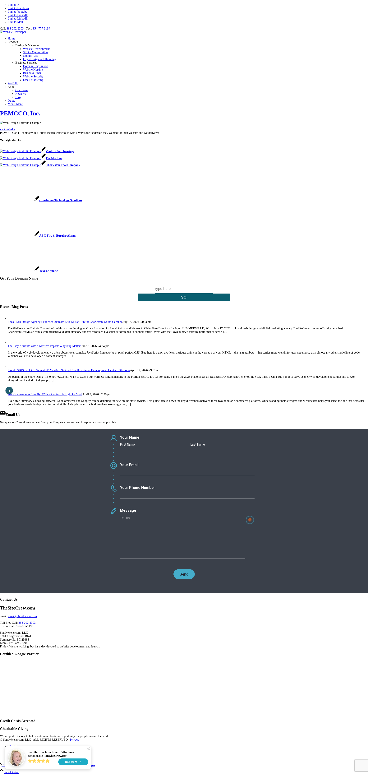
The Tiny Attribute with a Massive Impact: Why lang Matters (44, 346)
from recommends (51, 754)
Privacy (74, 739)
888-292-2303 (15, 28)
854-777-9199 (41, 28)
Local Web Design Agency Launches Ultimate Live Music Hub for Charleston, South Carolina (65, 321)
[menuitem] (188, 38)
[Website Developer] (13, 32)
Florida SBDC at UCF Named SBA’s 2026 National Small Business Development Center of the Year (69, 370)
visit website (7, 129)
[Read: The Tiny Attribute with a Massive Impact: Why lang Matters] (11, 342)
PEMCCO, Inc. (20, 113)
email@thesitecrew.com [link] (22, 616)
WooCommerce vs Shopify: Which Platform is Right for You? (45, 394)
